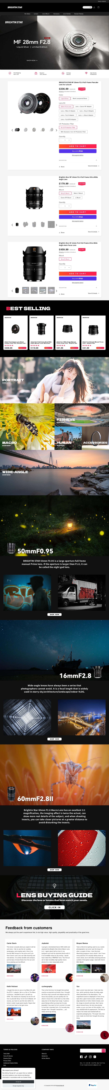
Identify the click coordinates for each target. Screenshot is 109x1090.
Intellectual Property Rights (10, 1063)
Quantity (62, 136)
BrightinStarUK (60, 1085)
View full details (92, 166)
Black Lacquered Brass (80, 98)
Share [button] (62, 167)
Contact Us (45, 1056)
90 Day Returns (46, 1058)
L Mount (77, 197)
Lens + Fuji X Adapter (67, 115)
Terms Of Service (8, 1056)
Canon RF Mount (66, 197)
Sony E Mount (65, 193)
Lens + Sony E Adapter (87, 111)
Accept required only (18, 1086)
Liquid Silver (65, 98)
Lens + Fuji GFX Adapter (68, 119)
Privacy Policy (7, 1060)
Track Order (102, 1)
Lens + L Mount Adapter (85, 115)
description (63, 160)
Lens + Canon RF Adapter (84, 106)
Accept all (18, 1081)
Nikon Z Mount (78, 193)
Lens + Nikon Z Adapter (68, 111)
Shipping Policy (7, 1058)
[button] (87, 7)
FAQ (4, 1065)
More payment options (77, 155)
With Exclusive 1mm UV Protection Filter (73, 132)
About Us (44, 1053)
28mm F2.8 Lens (66, 106)
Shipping (61, 91)
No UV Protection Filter (68, 127)
